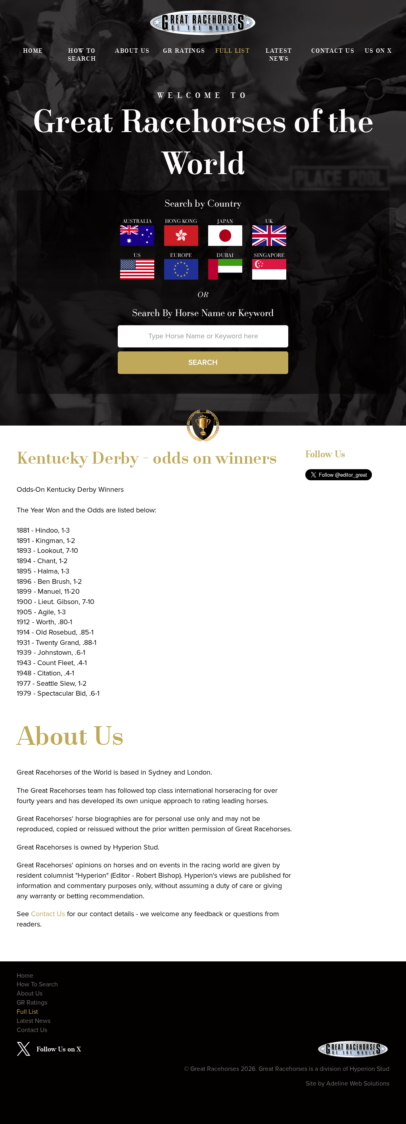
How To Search (82, 55)
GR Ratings (184, 51)
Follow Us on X (58, 1049)
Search (203, 362)
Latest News (279, 55)
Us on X (378, 51)
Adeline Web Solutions (357, 1084)
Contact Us (332, 51)
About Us (132, 51)
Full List (232, 51)
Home (33, 51)
